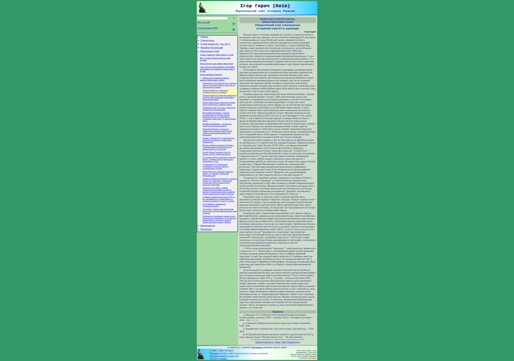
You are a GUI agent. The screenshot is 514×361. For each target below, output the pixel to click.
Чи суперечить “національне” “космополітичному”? (214, 205)
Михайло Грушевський (212, 48)
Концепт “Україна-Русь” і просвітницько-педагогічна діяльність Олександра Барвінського (219, 140)
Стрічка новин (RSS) (207, 28)
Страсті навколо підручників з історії (216, 55)
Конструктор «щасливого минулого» (216, 64)
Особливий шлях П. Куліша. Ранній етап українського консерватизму (219, 109)
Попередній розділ (264, 342)
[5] (249, 267)
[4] (308, 259)
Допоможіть (257, 347)
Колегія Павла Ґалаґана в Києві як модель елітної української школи (217, 153)
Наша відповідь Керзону (211, 75)
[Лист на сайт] (234, 24)
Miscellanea (206, 229)
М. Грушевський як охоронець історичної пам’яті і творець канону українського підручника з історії (219, 159)
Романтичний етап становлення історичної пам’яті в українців (215, 91)
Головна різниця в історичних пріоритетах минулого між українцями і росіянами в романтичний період (219, 98)
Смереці (223, 359)
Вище (278, 342)
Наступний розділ (291, 342)
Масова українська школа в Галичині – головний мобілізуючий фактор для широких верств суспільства (218, 147)
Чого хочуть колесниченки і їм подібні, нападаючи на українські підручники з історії (217, 69)
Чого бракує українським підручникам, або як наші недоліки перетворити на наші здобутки (220, 211)
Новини (204, 37)
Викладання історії (210, 51)
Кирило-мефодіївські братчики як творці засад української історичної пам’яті (219, 104)
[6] (249, 280)
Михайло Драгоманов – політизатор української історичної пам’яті (217, 125)
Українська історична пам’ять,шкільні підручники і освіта (277, 20)
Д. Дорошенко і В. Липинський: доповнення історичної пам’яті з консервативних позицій (215, 167)
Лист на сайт (203, 22)
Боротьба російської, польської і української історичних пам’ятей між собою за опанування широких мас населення (217, 132)
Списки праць (207, 40)
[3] (308, 113)
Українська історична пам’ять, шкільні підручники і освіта (215, 79)
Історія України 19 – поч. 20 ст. (215, 44)
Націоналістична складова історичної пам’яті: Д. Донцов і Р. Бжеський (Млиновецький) (218, 174)
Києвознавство (208, 226)
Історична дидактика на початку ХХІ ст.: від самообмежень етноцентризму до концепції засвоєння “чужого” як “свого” (219, 199)
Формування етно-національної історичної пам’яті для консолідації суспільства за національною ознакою (220, 85)
